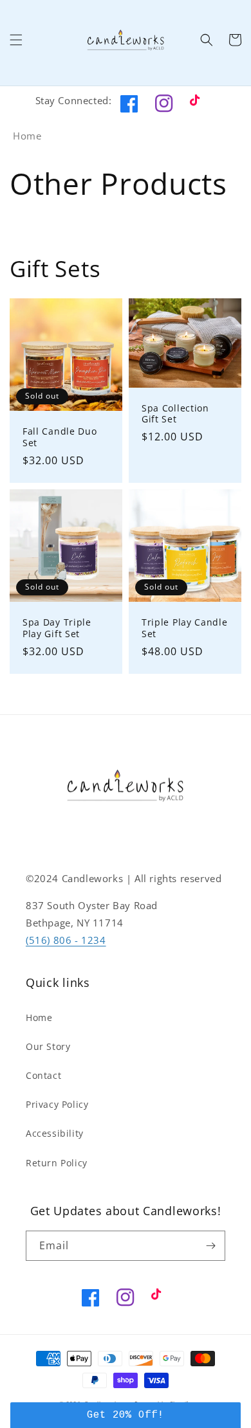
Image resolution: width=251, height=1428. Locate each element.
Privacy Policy (57, 1104)
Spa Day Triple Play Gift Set (57, 628)
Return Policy (57, 1163)
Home (27, 135)
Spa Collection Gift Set (175, 413)
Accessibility (55, 1133)
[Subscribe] (210, 1246)
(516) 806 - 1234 (66, 940)
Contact (43, 1075)
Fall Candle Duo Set (60, 437)
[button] (16, 40)
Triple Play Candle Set (184, 628)
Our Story (48, 1046)
